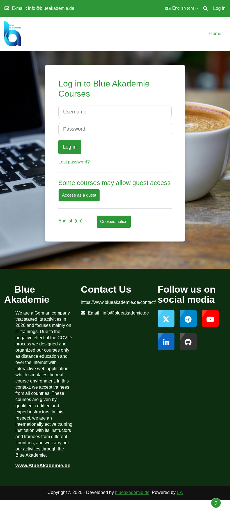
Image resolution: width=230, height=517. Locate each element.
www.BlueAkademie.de (42, 465)
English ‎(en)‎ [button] (71, 220)
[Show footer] (216, 503)
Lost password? (74, 162)
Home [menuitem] (215, 33)
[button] (181, 8)
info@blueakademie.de (51, 8)
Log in (219, 8)
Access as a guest (79, 195)
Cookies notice (113, 221)
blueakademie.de (132, 492)
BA (180, 492)
